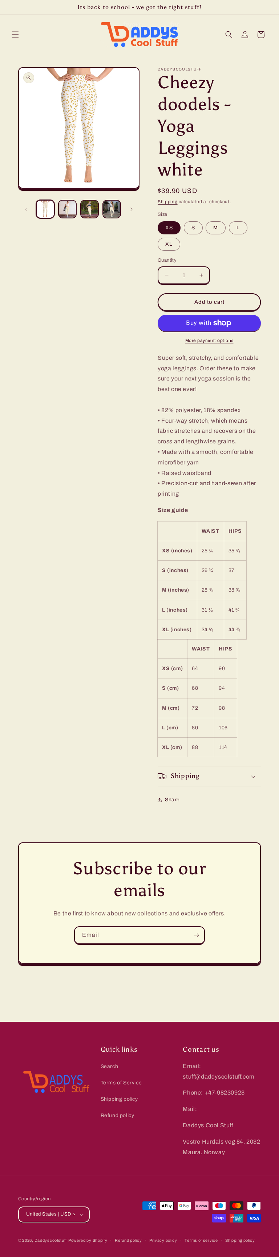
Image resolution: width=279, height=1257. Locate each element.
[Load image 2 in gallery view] (67, 209)
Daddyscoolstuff (51, 1240)
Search (109, 1066)
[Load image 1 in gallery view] (45, 209)
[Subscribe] (196, 935)
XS (169, 227)
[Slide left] (26, 209)
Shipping (168, 201)
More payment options (209, 340)
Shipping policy (119, 1099)
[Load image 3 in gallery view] (89, 209)
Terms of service (201, 1240)
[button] (15, 35)
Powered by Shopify (88, 1240)
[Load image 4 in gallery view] (111, 209)
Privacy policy (163, 1240)
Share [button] (172, 799)
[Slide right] (132, 209)
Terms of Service (121, 1082)
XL (169, 244)
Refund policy (117, 1115)
